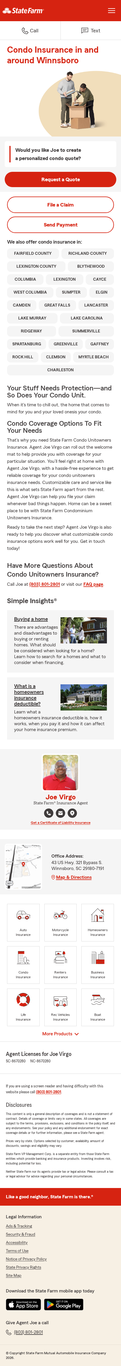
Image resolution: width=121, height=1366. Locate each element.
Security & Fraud (20, 1234)
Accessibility (17, 1243)
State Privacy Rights (23, 1267)
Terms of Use (17, 1251)
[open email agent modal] (60, 813)
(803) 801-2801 (44, 584)
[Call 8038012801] (48, 813)
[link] (30, 10)
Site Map (13, 1276)
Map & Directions (74, 877)
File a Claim (60, 204)
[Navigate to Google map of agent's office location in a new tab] (72, 813)
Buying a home (31, 619)
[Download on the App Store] (23, 1304)
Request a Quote (60, 179)
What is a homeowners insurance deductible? (29, 694)
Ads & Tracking (19, 1226)
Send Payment (61, 224)
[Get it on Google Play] (63, 1304)
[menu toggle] (112, 11)
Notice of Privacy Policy (26, 1259)
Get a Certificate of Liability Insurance (60, 822)
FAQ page (93, 584)
